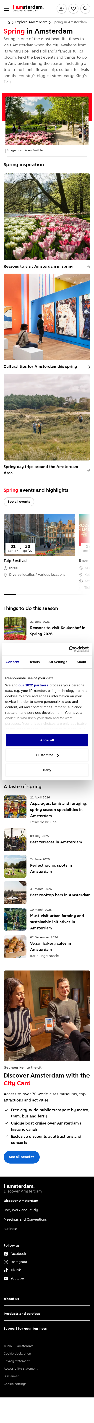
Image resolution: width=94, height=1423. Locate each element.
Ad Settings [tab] (57, 662)
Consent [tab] (12, 662)
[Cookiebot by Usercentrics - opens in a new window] (69, 649)
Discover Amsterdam (21, 1201)
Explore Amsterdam (31, 22)
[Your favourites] (73, 9)
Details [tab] (34, 662)
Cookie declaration (17, 1353)
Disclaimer (11, 1376)
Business (11, 1229)
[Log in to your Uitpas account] (62, 9)
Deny (47, 770)
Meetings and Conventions (25, 1220)
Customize (44, 755)
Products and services (22, 1314)
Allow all (47, 740)
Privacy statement (17, 1361)
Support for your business (25, 1329)
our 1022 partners (33, 685)
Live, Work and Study (21, 1210)
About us (11, 1299)
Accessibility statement (21, 1369)
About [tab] (81, 662)
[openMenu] (6, 9)
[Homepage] (8, 22)
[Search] (85, 9)
